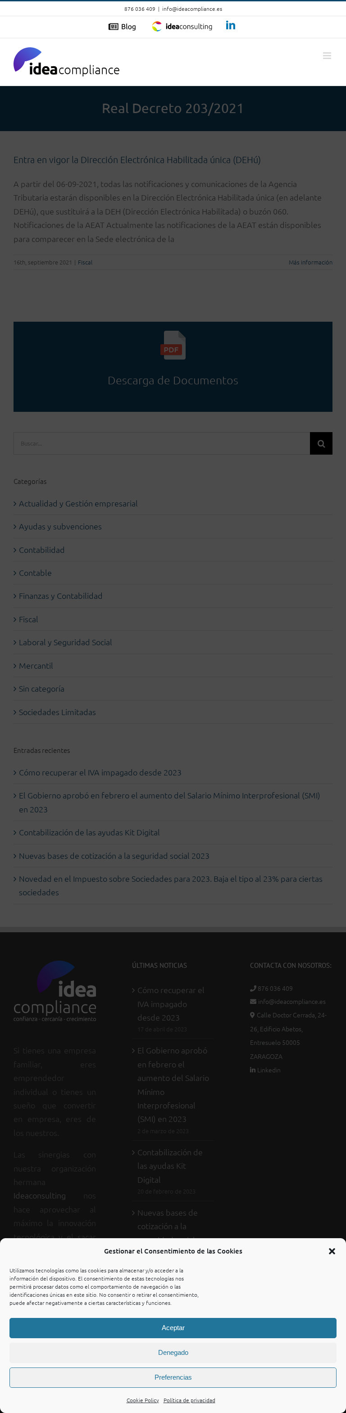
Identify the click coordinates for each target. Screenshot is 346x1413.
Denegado (173, 1352)
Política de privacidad (189, 1400)
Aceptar (173, 1327)
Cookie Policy (143, 1400)
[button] (332, 1251)
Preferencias (173, 1377)
